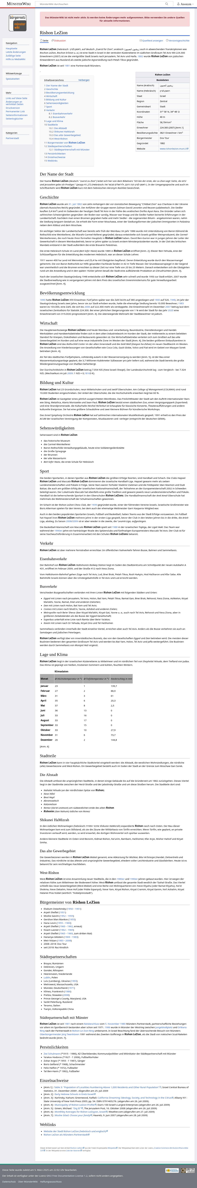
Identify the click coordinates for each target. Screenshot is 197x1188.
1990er (58, 530)
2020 (170, 310)
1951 (77, 908)
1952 (63, 915)
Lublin (47, 977)
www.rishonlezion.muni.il (173, 148)
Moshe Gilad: (72, 1115)
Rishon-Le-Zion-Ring (83, 1030)
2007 (168, 306)
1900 (157, 299)
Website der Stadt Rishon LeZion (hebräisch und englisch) (75, 1131)
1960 (67, 922)
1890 (42, 299)
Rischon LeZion (76, 1148)
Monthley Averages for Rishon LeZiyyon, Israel (80, 1111)
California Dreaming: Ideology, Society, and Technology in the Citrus (134, 1097)
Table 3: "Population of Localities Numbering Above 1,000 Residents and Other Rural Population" (106, 1087)
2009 (70, 373)
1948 (173, 299)
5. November (112, 1023)
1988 (115, 527)
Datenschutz (9, 1181)
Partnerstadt (12, 138)
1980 (123, 1023)
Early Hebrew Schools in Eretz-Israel (74, 1094)
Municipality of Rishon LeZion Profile (74, 1104)
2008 (69, 521)
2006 (87, 306)
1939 (94, 504)
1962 (70, 926)
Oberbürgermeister (50, 1034)
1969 (70, 933)
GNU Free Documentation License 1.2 (66, 1175)
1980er (121, 878)
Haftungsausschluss (51, 1181)
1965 (70, 929)
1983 (181, 303)
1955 (70, 915)
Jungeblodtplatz (163, 1027)
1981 (67, 65)
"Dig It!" (77, 1108)
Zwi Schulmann (52, 1053)
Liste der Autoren (73, 1150)
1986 (67, 991)
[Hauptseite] (17, 23)
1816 (87, 373)
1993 (74, 980)
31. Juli (72, 204)
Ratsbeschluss (91, 1023)
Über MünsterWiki (28, 1181)
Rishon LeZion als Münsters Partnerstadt (66, 1134)
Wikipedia (112, 1148)
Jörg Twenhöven (70, 1034)
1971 (71, 987)
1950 (70, 908)
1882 (140, 56)
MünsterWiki (19, 3)
